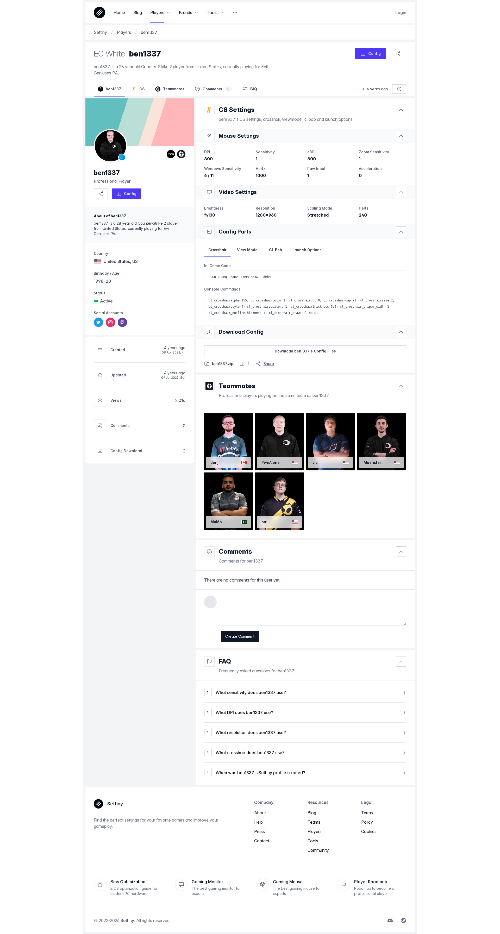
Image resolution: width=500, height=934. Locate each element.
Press (259, 831)
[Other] (235, 12)
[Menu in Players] (168, 12)
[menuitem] (98, 322)
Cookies (369, 831)
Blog (312, 812)
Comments (235, 551)
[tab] (217, 250)
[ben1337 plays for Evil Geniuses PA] (181, 154)
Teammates (237, 386)
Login (400, 12)
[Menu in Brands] (196, 12)
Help (258, 822)
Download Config (241, 332)
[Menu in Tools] (222, 12)
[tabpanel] (305, 290)
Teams (314, 822)
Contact (261, 840)
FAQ (225, 661)
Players (315, 831)
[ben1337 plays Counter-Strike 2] (171, 154)
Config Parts (235, 232)
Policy (367, 822)
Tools (313, 840)
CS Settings (237, 109)
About (260, 812)
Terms (367, 812)
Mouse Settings (239, 136)
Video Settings (238, 192)
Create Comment (239, 636)
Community (318, 850)
